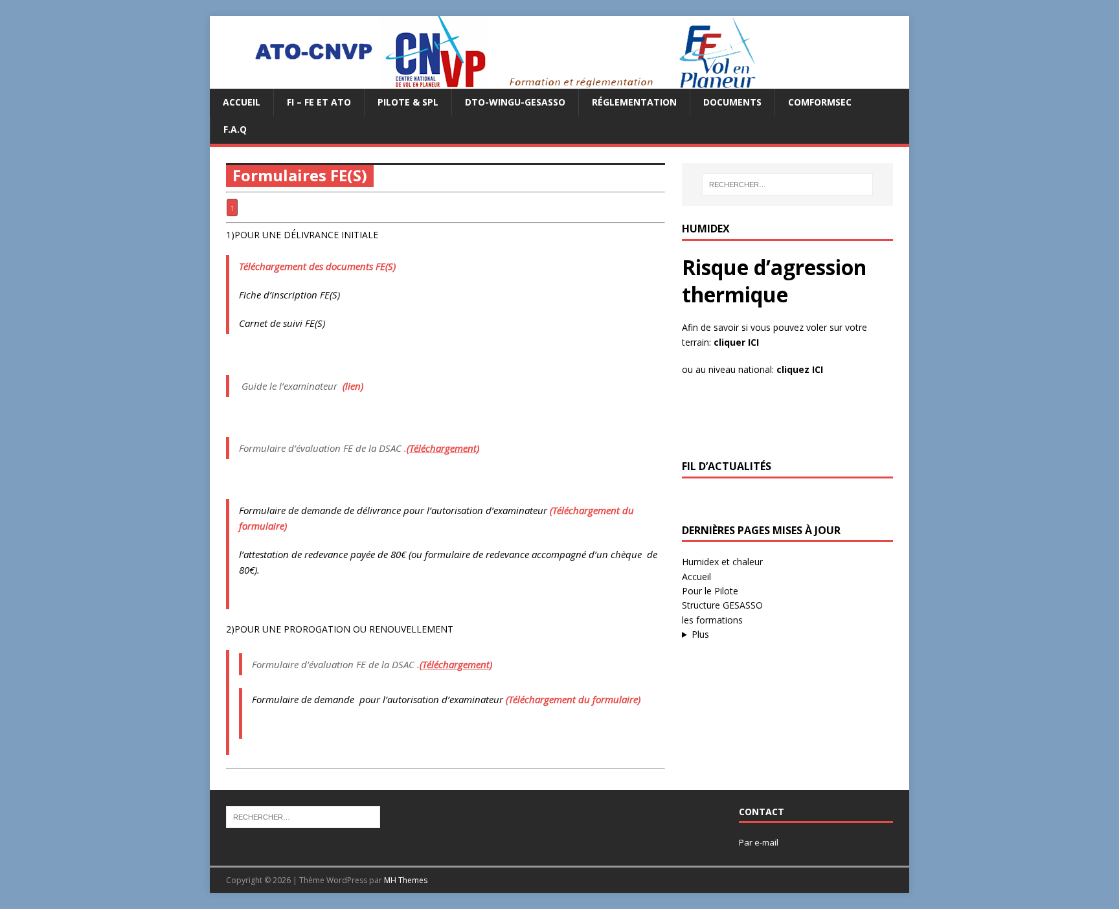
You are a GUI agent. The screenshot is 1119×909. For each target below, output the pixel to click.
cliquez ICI (799, 369)
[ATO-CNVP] (489, 81)
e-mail (766, 842)
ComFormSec (820, 102)
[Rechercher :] (787, 185)
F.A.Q (235, 129)
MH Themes (405, 880)
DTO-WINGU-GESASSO (515, 102)
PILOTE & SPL (408, 102)
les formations (712, 620)
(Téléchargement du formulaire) (573, 699)
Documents (732, 102)
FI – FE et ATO (319, 102)
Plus (700, 634)
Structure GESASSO (722, 605)
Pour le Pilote (710, 591)
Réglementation (634, 102)
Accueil (241, 102)
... (766, 635)
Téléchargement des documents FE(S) (317, 266)
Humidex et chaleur (722, 562)
